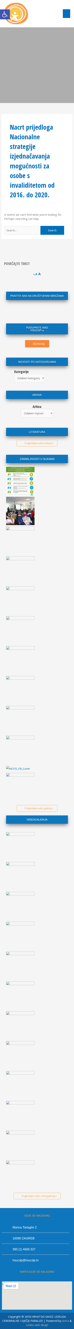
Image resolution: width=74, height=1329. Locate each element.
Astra (65, 1321)
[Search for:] (22, 230)
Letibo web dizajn (37, 1325)
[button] (5, 14)
